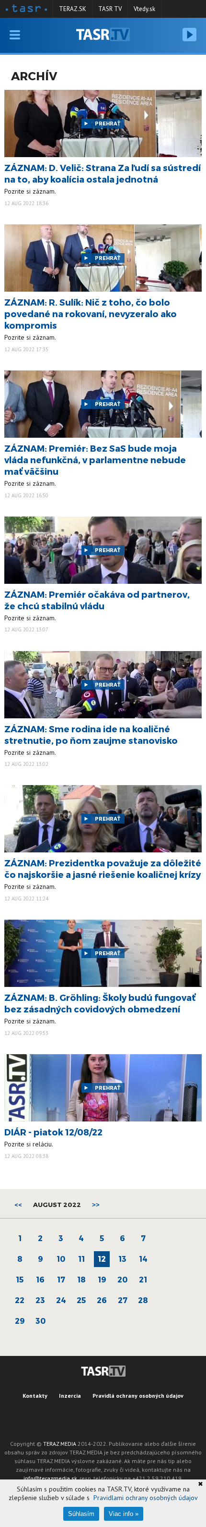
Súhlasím (81, 1513)
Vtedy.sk (144, 9)
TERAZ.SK (72, 9)
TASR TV (110, 9)
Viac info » (123, 1513)
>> (96, 1204)
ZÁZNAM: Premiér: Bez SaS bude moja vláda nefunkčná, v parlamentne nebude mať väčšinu (95, 459)
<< (18, 1204)
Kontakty (35, 1395)
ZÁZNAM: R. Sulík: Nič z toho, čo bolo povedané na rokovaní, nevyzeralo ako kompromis (90, 313)
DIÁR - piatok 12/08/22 (53, 1132)
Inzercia (70, 1395)
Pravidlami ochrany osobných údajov (145, 1497)
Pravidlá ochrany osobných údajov (137, 1395)
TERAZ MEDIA (59, 1443)
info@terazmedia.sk (50, 1478)
